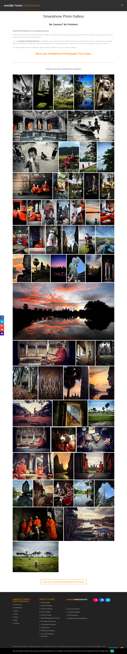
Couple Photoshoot (74, 612)
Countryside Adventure (48, 624)
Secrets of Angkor (46, 605)
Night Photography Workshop (50, 618)
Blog (15, 620)
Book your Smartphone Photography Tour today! (63, 53)
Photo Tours (18, 604)
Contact (16, 623)
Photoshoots (18, 608)
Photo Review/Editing (48, 631)
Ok (112, 651)
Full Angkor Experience (48, 621)
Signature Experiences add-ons (77, 618)
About (16, 614)
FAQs (16, 617)
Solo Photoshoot (73, 615)
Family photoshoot (73, 609)
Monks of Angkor (46, 615)
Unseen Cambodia (46, 609)
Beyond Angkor (46, 612)
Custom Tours (45, 627)
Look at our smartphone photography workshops (63, 582)
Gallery (16, 611)
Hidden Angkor (46, 602)
